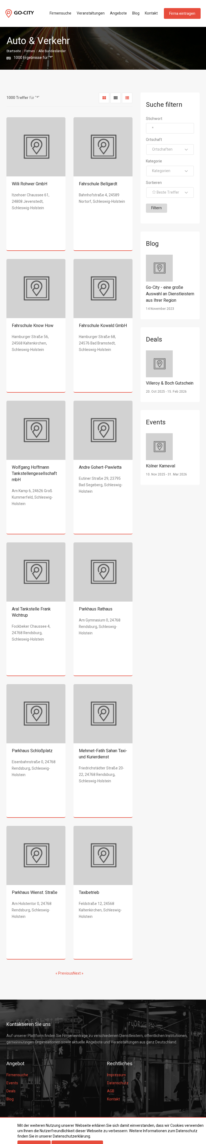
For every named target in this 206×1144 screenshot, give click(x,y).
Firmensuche (60, 13)
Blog (135, 13)
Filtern (156, 208)
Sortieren (154, 183)
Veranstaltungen (91, 13)
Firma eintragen (182, 13)
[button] (170, 149)
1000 (18, 58)
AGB (110, 1091)
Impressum (116, 1075)
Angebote (118, 13)
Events (12, 1083)
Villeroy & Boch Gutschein (169, 383)
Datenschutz (117, 1083)
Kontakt (151, 13)
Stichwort (154, 119)
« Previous (64, 973)
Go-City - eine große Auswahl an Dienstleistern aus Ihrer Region (170, 294)
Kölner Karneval (160, 466)
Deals (11, 1091)
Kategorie (154, 161)
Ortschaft (154, 140)
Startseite (13, 51)
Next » (78, 973)
